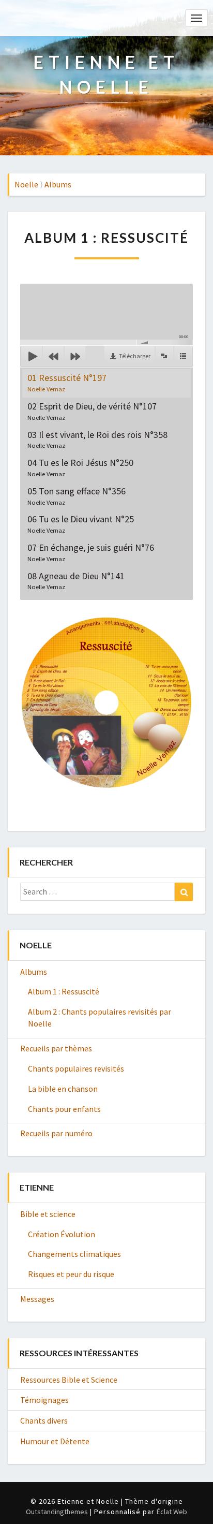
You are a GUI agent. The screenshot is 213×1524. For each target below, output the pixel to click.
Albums (33, 971)
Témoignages (44, 1400)
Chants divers (44, 1420)
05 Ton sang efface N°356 (76, 495)
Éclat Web (172, 1511)
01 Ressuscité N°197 (66, 382)
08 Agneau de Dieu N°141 (76, 580)
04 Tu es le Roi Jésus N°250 (80, 467)
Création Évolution (61, 1234)
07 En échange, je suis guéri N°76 (90, 552)
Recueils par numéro (56, 1133)
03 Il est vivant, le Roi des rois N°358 (97, 439)
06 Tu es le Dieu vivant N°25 (80, 523)
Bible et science (47, 1214)
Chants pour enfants (64, 1109)
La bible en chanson (63, 1088)
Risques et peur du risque (71, 1274)
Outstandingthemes (57, 1511)
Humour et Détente (54, 1441)
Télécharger (134, 356)
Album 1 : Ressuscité (63, 991)
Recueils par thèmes (56, 1048)
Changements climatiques (74, 1254)
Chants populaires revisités (76, 1068)
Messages (37, 1299)
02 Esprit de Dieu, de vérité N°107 (92, 410)
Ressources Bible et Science (68, 1379)
